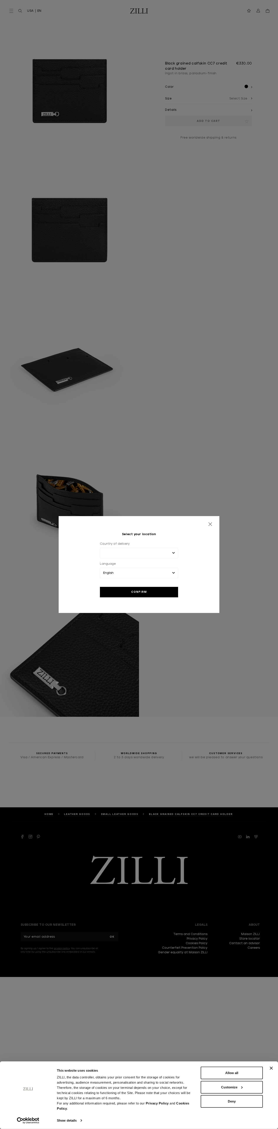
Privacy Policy (157, 1103)
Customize (229, 1087)
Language (108, 563)
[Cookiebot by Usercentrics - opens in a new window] (28, 1120)
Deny (232, 1101)
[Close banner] (271, 1068)
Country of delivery (115, 543)
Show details (67, 1120)
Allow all (231, 1073)
